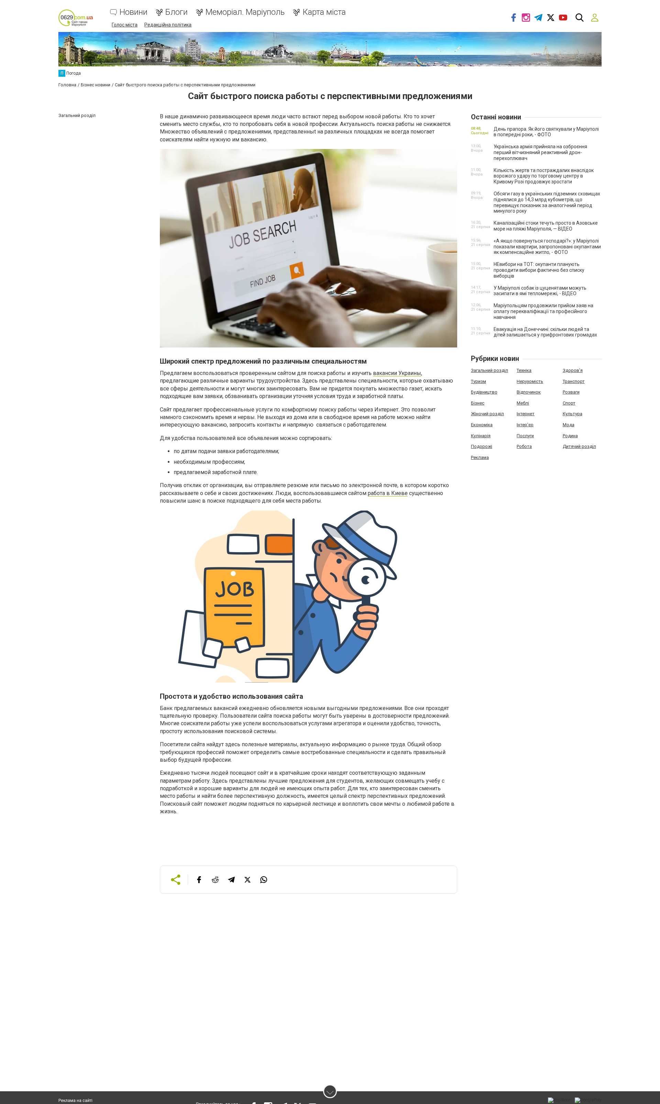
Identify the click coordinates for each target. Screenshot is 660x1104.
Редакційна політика (167, 25)
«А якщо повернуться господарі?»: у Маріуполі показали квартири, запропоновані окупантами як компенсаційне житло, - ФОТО (547, 246)
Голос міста (125, 25)
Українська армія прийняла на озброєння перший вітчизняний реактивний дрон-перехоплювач (540, 152)
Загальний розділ (489, 370)
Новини (133, 12)
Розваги (571, 392)
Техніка (524, 370)
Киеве (399, 493)
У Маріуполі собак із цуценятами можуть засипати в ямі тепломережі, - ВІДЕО (540, 291)
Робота (524, 446)
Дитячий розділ (579, 446)
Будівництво (484, 392)
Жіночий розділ (487, 413)
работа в (379, 493)
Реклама (480, 457)
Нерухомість (530, 381)
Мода (568, 424)
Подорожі (481, 446)
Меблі (523, 403)
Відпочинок (529, 392)
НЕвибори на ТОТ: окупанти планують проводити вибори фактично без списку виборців (539, 270)
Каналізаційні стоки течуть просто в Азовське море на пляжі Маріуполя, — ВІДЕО (546, 226)
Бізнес (477, 403)
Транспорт (574, 381)
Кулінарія (481, 435)
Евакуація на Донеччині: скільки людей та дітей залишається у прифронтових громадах (545, 332)
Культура (572, 413)
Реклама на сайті (75, 1100)
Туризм (478, 381)
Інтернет (526, 413)
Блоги (176, 12)
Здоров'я (573, 370)
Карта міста (324, 12)
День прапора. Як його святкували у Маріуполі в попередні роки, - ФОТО (546, 132)
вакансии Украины (397, 373)
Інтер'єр (525, 424)
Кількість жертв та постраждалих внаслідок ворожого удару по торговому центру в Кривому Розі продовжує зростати (544, 176)
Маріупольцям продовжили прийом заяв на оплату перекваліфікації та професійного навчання (543, 311)
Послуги (525, 435)
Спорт (569, 403)
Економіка (482, 424)
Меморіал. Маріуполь (245, 12)
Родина (570, 435)
